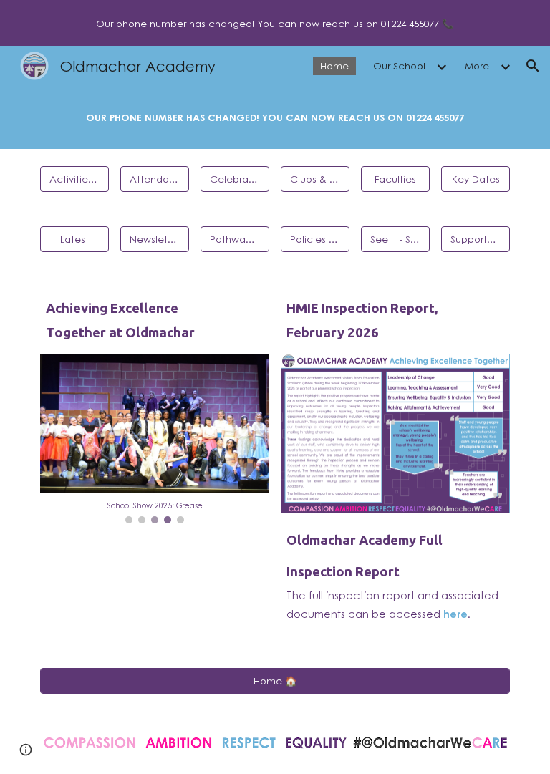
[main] (274, 117)
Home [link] (334, 65)
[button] (533, 66)
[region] (275, 23)
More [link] (477, 65)
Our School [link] (399, 65)
